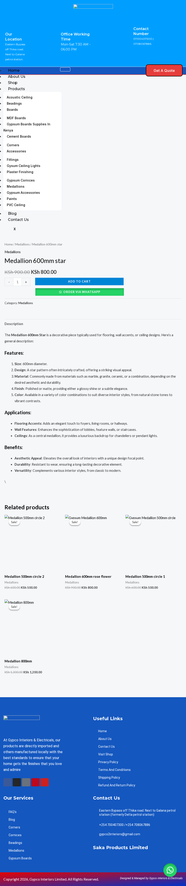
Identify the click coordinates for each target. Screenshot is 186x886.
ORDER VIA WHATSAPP (81, 292)
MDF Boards (16, 118)
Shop (12, 83)
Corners (13, 145)
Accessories (16, 151)
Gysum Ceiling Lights (23, 166)
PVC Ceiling (16, 205)
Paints (12, 199)
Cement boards (19, 136)
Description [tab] (14, 324)
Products (16, 89)
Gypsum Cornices (21, 180)
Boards (12, 109)
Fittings (13, 160)
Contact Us (18, 219)
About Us (16, 76)
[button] (140, 70)
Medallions (15, 186)
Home (14, 70)
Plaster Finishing (20, 172)
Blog (12, 213)
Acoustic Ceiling (19, 97)
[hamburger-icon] (65, 69)
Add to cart (79, 281)
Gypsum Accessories (23, 192)
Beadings (14, 103)
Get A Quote (164, 70)
